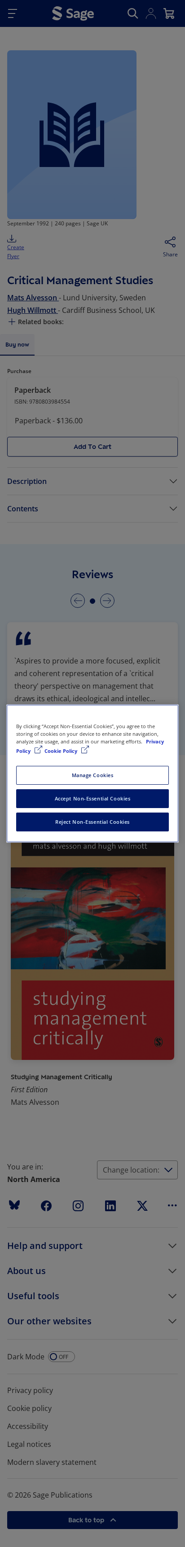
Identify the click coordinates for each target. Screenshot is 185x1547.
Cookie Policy (61, 750)
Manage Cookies (93, 775)
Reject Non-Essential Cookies (92, 821)
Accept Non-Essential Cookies (93, 798)
